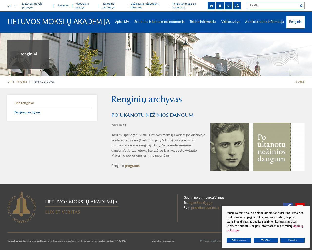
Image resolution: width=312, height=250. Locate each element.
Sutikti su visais (239, 240)
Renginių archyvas (27, 112)
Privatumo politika (210, 241)
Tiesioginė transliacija (108, 5)
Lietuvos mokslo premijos (32, 5)
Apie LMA (122, 22)
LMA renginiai (24, 103)
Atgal (301, 81)
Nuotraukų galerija (82, 5)
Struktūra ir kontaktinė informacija (159, 22)
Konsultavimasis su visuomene (184, 5)
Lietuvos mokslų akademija (58, 22)
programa (132, 166)
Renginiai (295, 22)
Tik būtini (265, 240)
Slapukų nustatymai (163, 241)
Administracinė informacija (264, 22)
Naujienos (63, 5)
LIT (9, 5)
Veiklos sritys (230, 22)
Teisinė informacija (203, 22)
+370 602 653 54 (200, 203)
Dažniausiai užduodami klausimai (144, 5)
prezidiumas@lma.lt (205, 208)
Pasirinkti (292, 240)
